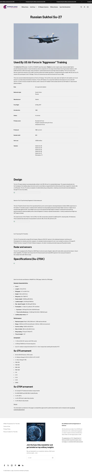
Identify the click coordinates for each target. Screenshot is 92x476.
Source (15, 404)
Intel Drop (32, 7)
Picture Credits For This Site (10, 431)
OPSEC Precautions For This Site (11, 423)
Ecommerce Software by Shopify (21, 470)
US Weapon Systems (43, 7)
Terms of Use (6, 426)
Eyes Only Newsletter (65, 7)
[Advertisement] (24, 167)
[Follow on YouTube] (19, 465)
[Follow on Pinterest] (15, 465)
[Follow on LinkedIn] (23, 465)
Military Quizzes (54, 7)
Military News (25, 7)
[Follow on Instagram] (12, 465)
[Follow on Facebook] (4, 465)
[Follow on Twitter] (8, 465)
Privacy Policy (6, 429)
